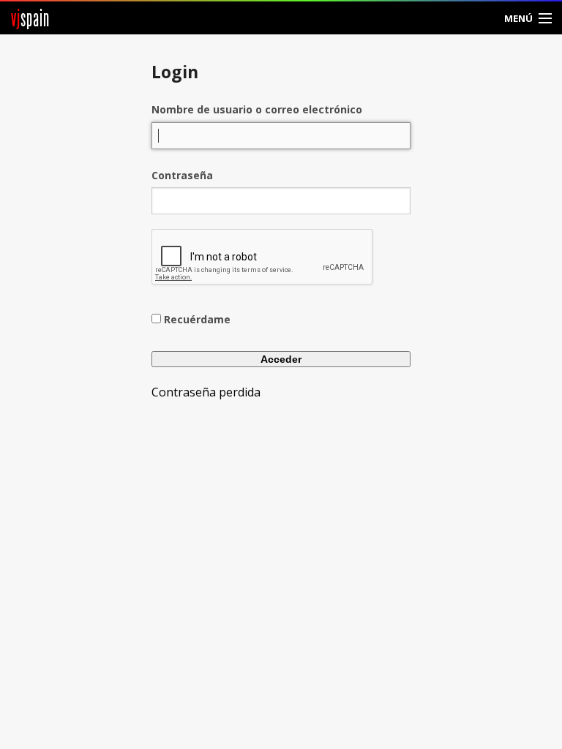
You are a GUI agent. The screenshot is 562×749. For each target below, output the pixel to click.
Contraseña (182, 175)
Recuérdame (197, 319)
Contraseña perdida (206, 392)
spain (30, 18)
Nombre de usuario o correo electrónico (256, 109)
